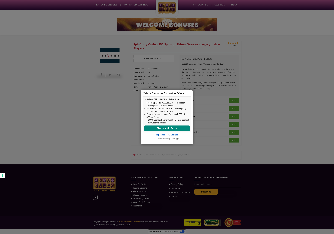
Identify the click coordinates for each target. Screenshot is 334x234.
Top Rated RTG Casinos (167, 135)
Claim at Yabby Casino (167, 128)
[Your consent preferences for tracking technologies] (2, 175)
